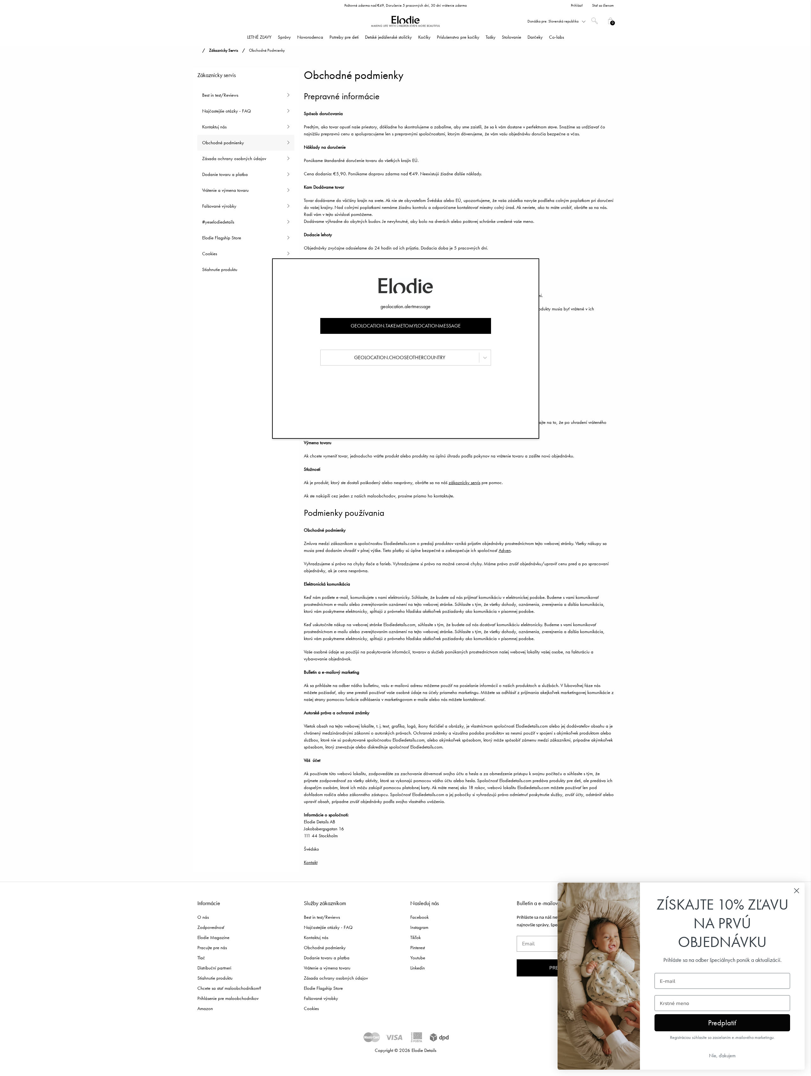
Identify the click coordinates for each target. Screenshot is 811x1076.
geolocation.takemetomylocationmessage (406, 325)
